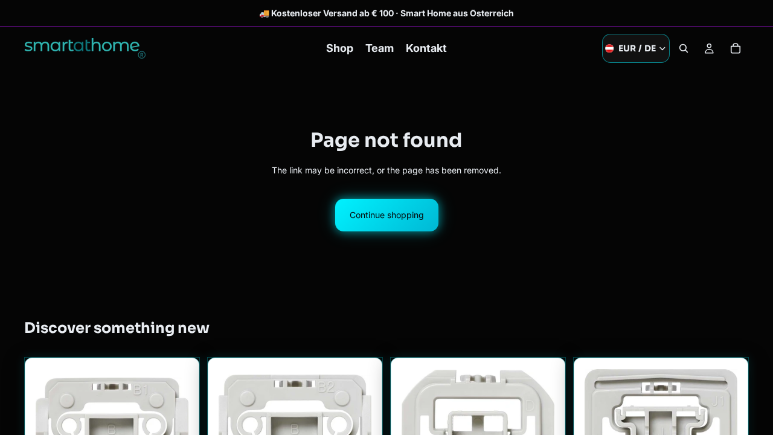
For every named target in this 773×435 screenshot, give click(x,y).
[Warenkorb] (735, 48)
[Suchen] (683, 48)
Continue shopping (387, 215)
